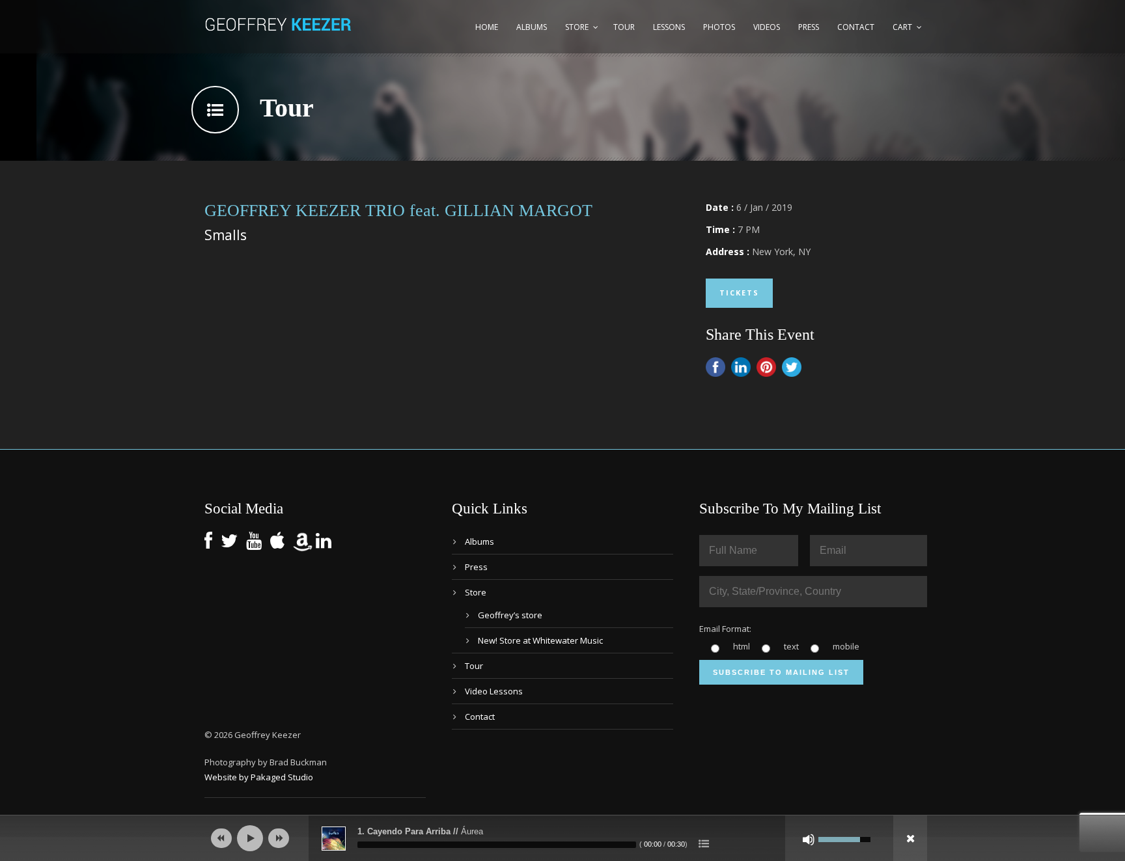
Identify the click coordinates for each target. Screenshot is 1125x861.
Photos (719, 27)
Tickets (739, 292)
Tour (624, 27)
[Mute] (808, 839)
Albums (531, 27)
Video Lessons (494, 691)
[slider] (496, 844)
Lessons (669, 27)
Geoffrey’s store (510, 615)
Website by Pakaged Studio (258, 777)
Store (577, 27)
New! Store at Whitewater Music (540, 640)
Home (486, 27)
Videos (766, 27)
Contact (855, 27)
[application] (562, 838)
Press (808, 27)
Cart (902, 27)
